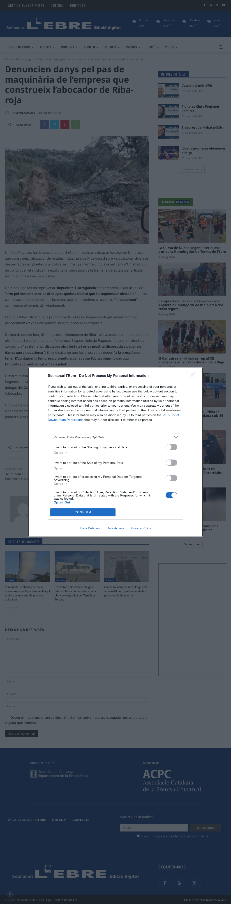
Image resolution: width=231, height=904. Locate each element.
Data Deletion (90, 528)
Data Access (115, 528)
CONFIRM (83, 512)
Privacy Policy (141, 528)
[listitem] (115, 437)
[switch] (171, 447)
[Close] (193, 376)
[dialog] (115, 452)
